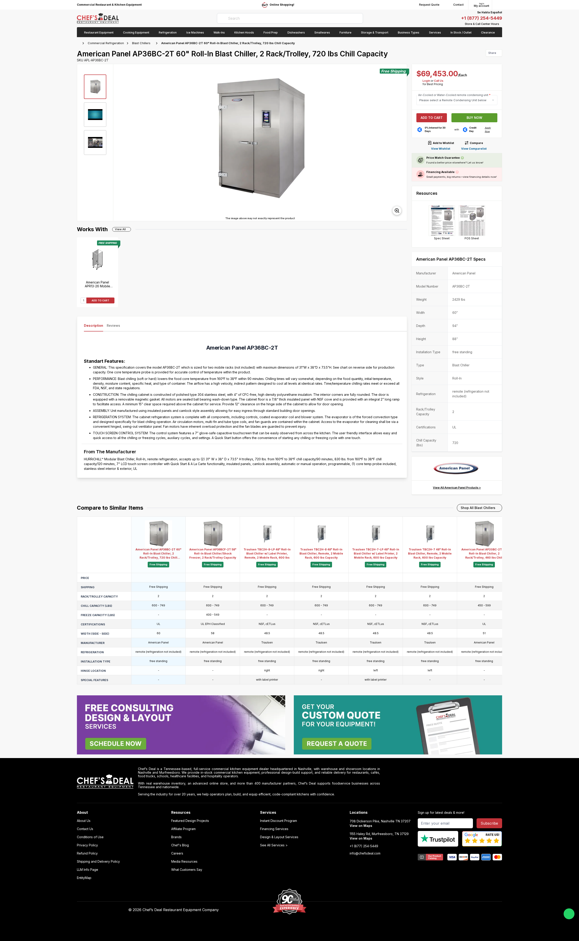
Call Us (438, 80)
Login (426, 80)
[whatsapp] (569, 913)
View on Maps (361, 826)
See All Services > (274, 845)
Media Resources (184, 861)
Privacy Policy (87, 845)
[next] (401, 142)
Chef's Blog (180, 845)
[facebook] (362, 910)
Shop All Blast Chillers (478, 508)
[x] (380, 910)
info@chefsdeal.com (365, 853)
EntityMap (84, 878)
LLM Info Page (87, 869)
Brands (176, 837)
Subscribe (489, 823)
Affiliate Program (183, 829)
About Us (83, 821)
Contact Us (85, 829)
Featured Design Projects (190, 821)
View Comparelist (473, 148)
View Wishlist (440, 148)
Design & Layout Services (279, 837)
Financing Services (274, 829)
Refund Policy (87, 853)
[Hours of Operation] (501, 24)
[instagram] (398, 910)
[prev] (118, 142)
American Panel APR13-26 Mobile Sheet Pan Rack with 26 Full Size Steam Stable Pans (97, 284)
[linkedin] (389, 910)
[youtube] (371, 910)
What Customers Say (186, 869)
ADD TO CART (100, 300)
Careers (177, 853)
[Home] (79, 43)
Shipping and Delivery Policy (98, 861)
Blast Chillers (141, 43)
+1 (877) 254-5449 (481, 18)
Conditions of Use (90, 837)
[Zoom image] (396, 210)
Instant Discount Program (278, 821)
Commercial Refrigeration (106, 43)
